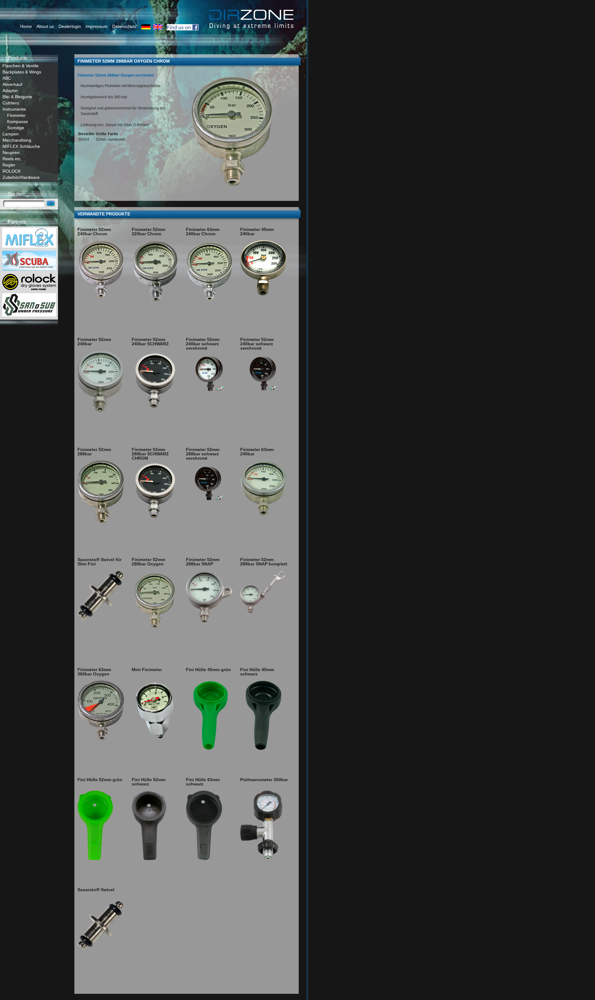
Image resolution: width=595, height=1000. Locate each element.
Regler (8, 164)
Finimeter (16, 115)
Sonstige (15, 127)
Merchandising (16, 140)
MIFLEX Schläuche (21, 146)
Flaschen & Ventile (20, 65)
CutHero (10, 102)
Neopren (11, 152)
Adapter (10, 90)
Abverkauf (12, 84)
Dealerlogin (70, 26)
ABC (6, 78)
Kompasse (17, 121)
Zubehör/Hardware (21, 177)
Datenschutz (124, 26)
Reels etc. (12, 158)
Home (26, 26)
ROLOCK (11, 171)
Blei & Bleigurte (17, 96)
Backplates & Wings (21, 71)
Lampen (10, 133)
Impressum (97, 26)
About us (45, 26)
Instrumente (14, 109)
